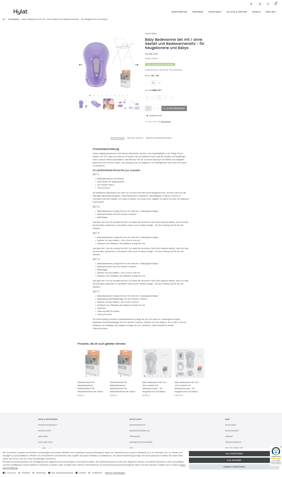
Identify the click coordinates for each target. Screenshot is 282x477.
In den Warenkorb (176, 108)
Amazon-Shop (44, 431)
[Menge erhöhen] (154, 108)
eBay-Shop (43, 436)
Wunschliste (155, 116)
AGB (131, 448)
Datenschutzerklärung (140, 442)
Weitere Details (135, 138)
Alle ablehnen (234, 460)
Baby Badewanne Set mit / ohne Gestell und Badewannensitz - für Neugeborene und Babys (154, 387)
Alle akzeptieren (234, 454)
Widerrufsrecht (137, 425)
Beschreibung (118, 138)
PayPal (82, 473)
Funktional (97, 473)
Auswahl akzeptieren (234, 467)
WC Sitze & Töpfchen (237, 12)
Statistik (26, 473)
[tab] (117, 138)
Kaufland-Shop (45, 442)
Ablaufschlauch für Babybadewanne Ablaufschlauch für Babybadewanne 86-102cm (90, 387)
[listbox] (92, 363)
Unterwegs (197, 12)
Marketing (40, 473)
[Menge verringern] (158, 108)
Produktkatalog (233, 442)
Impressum (134, 436)
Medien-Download (234, 448)
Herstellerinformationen (158, 138)
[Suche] (268, 4)
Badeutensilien (179, 12)
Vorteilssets (214, 12)
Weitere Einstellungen (115, 473)
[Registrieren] (260, 4)
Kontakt (229, 436)
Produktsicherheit (47, 425)
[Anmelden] (252, 4)
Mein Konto (230, 425)
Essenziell (11, 473)
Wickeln (256, 12)
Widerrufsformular (139, 431)
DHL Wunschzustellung (62, 473)
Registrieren (231, 431)
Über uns (270, 12)
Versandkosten (166, 121)
